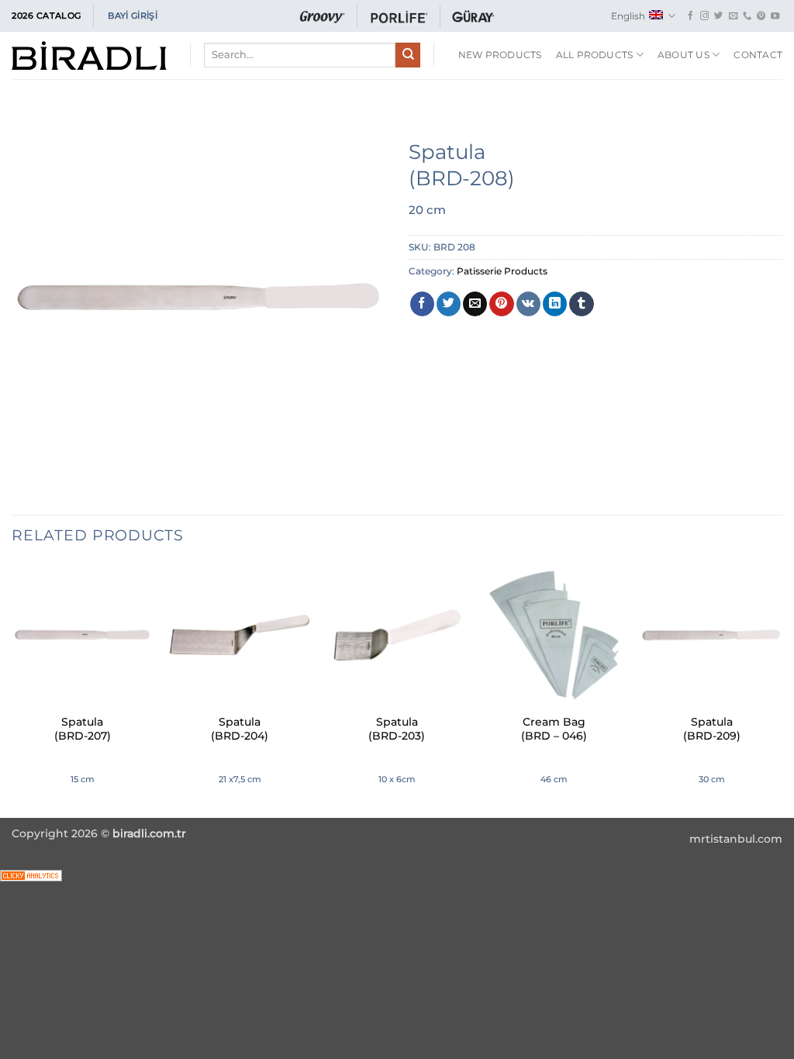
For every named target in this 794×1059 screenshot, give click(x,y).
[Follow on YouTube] (775, 16)
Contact (758, 54)
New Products (500, 54)
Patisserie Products (502, 271)
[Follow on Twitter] (718, 16)
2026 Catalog (46, 15)
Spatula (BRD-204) (239, 729)
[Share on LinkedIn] (555, 303)
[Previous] (12, 689)
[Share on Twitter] (449, 303)
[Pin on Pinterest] (501, 303)
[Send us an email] (733, 16)
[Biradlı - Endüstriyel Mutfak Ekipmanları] (89, 55)
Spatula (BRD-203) (396, 729)
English (628, 16)
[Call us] (747, 16)
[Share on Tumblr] (581, 303)
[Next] (781, 689)
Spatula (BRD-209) (711, 729)
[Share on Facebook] (422, 303)
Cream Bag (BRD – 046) (554, 729)
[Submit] (407, 55)
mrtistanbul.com (735, 839)
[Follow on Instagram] (704, 16)
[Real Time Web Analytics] (31, 875)
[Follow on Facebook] (690, 16)
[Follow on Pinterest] (761, 16)
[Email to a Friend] (475, 303)
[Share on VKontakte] (528, 303)
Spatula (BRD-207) (82, 729)
